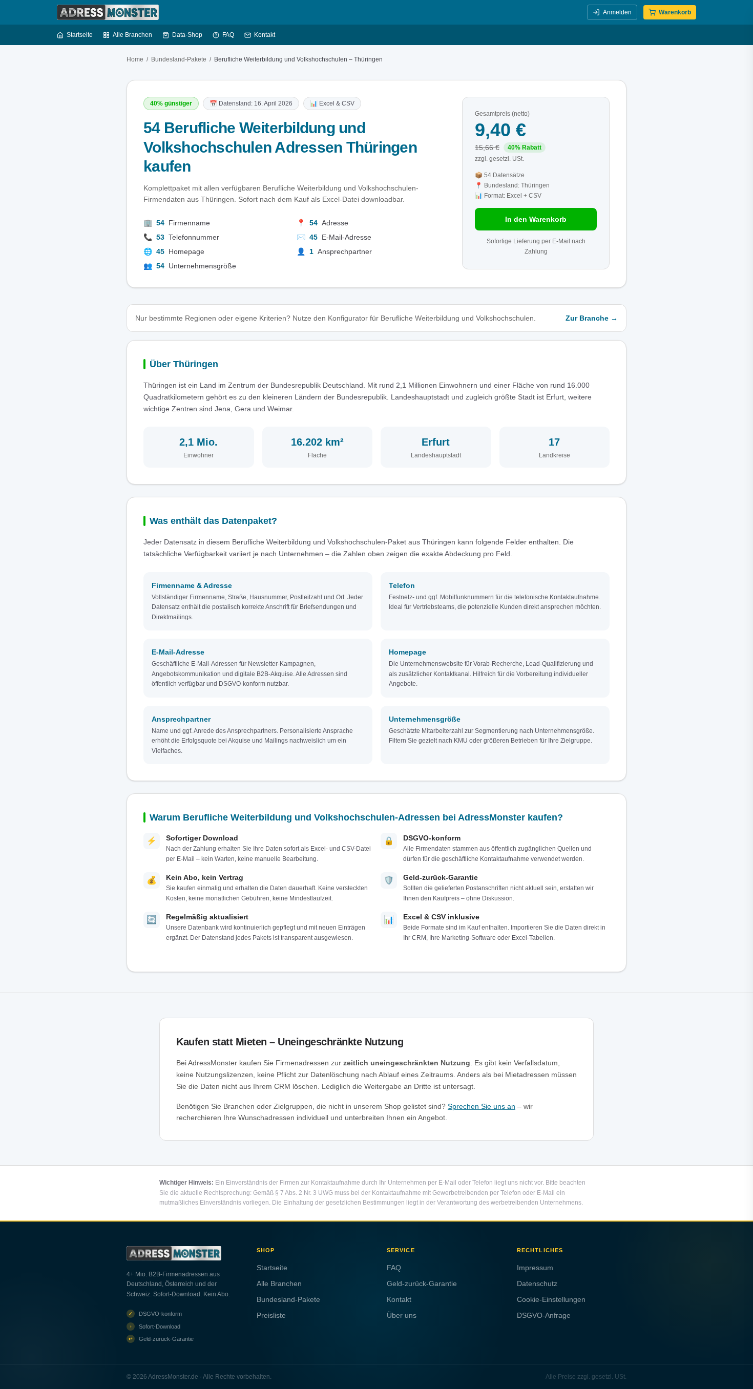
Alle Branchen (132, 34)
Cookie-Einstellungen (551, 1299)
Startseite (80, 34)
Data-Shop (187, 34)
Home (135, 59)
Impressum (535, 1268)
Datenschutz (537, 1283)
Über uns (401, 1315)
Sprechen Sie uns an (481, 1106)
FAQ (228, 34)
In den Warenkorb (536, 219)
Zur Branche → (592, 318)
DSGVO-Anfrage (544, 1315)
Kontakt (264, 34)
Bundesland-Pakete (178, 59)
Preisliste (271, 1315)
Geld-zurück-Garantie (422, 1283)
